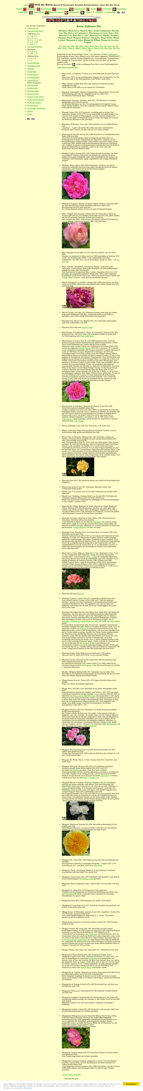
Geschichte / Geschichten (36, 108)
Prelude (65, 277)
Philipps (65, 788)
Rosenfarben (31, 72)
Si (32, 44)
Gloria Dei (104, 776)
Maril (92, 46)
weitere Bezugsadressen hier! (67, 67)
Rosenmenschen (80, 9)
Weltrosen (30, 69)
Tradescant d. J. (67, 419)
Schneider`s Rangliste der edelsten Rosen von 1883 (80, 621)
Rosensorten (31, 9)
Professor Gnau (87, 879)
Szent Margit (92, 726)
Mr (114, 48)
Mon (106, 48)
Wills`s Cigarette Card (91, 778)
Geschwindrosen (33, 77)
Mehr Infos (28, 1088)
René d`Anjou (86, 967)
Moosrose (80, 594)
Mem (109, 46)
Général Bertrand (79, 527)
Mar (77, 46)
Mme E (71, 48)
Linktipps (88, 12)
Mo (102, 48)
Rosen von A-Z (32, 28)
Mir (117, 46)
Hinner (92, 696)
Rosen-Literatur (32, 94)
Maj (68, 46)
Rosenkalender (74, 12)
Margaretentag (112, 724)
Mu (90, 50)
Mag (64, 46)
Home (26, 5)
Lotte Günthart (115, 621)
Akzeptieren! (131, 1083)
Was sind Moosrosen (34, 47)
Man (72, 46)
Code (91, 54)
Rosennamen (106, 9)
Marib (86, 46)
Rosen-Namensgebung (35, 100)
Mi (32, 53)
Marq (97, 46)
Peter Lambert (78, 696)
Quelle (86, 643)
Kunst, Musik (39, 12)
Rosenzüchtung (62, 9)
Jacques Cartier (87, 327)
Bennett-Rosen (32, 74)
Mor (110, 48)
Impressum (99, 12)
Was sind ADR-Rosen (35, 31)
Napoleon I (97, 522)
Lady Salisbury (79, 421)
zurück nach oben (74, 1075)
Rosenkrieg (93, 958)
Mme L (90, 48)
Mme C (65, 48)
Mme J (84, 48)
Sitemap (19, 9)
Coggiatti (94, 557)
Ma (60, 46)
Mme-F (78, 48)
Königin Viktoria (84, 348)
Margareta (69, 894)
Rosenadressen (46, 9)
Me (105, 46)
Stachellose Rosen (33, 66)
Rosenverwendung (56, 12)
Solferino (83, 628)
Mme (59, 48)
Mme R (97, 48)
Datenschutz (111, 12)
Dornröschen (82, 940)
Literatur (93, 9)
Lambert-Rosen (32, 80)
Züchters (76, 770)
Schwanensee (72, 940)
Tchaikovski (92, 934)
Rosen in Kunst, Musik (35, 97)
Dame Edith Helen (87, 336)
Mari (81, 46)
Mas (101, 46)
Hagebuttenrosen (33, 63)
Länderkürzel (112, 54)
